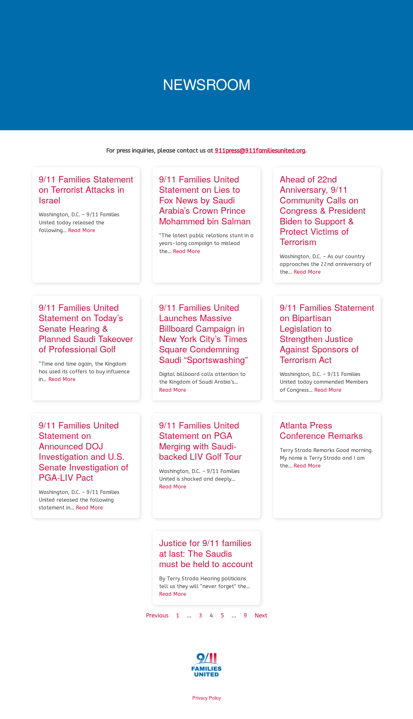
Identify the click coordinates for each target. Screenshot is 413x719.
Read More (81, 230)
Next (261, 615)
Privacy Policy (206, 697)
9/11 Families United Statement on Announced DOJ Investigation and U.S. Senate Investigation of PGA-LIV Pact (83, 451)
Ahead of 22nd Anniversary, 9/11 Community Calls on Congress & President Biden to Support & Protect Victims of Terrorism (323, 210)
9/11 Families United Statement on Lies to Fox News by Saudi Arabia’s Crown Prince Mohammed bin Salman (205, 199)
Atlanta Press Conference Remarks (321, 430)
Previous (157, 615)
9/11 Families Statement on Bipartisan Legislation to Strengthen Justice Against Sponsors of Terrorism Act (327, 333)
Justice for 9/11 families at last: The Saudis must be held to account (206, 553)
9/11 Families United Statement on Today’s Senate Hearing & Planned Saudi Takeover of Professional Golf (86, 328)
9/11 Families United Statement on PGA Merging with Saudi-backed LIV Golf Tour (200, 440)
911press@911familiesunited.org (260, 150)
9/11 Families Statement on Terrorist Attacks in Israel (86, 189)
